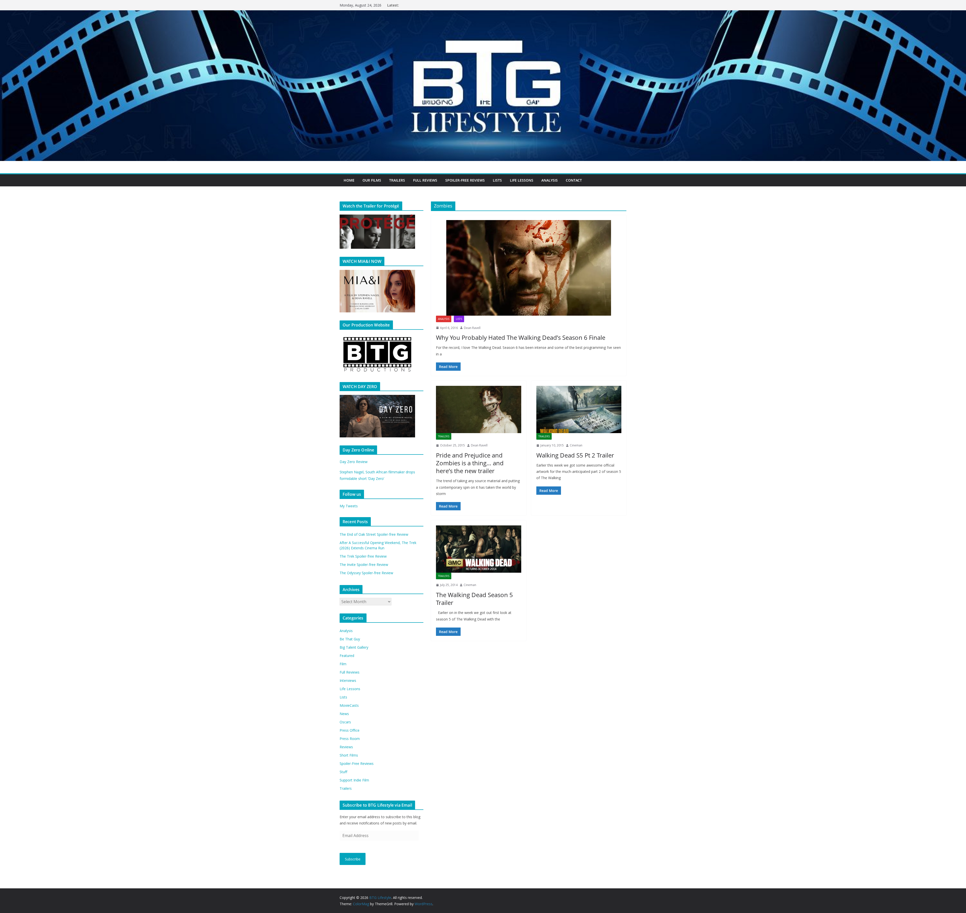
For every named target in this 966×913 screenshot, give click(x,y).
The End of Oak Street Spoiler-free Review (374, 534)
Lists (497, 180)
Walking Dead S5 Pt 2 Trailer (575, 455)
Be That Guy (350, 639)
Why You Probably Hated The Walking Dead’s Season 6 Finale (520, 337)
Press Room (350, 738)
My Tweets (349, 506)
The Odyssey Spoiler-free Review (366, 572)
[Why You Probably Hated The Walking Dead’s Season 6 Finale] (528, 268)
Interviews (348, 680)
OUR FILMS (372, 180)
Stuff (343, 771)
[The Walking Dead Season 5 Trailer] (478, 549)
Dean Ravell (472, 328)
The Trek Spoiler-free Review (363, 556)
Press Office (349, 730)
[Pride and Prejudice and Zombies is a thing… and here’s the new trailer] (478, 409)
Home (349, 180)
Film (343, 663)
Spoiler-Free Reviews (465, 180)
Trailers (397, 180)
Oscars (345, 722)
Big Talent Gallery (354, 647)
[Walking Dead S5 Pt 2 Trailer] (579, 409)
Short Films (349, 755)
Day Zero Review (354, 461)
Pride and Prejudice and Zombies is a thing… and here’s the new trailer (470, 463)
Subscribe (352, 859)
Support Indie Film (354, 780)
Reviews (346, 746)
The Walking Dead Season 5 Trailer (474, 599)
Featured (347, 655)
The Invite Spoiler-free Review (364, 564)
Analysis (549, 180)
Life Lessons (521, 180)
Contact (574, 180)
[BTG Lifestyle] (483, 14)
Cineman (576, 445)
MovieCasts (349, 705)
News (344, 713)
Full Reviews (425, 180)
